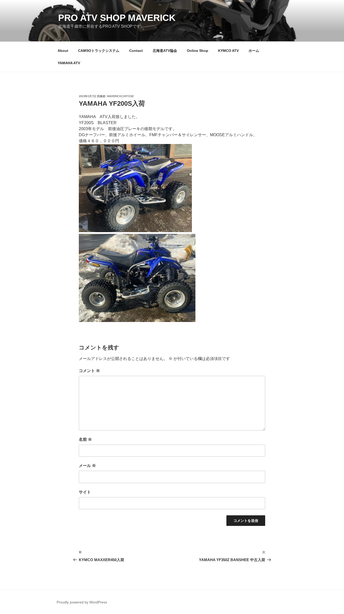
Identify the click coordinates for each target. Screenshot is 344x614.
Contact (136, 51)
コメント (89, 371)
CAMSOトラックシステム (98, 51)
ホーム (254, 51)
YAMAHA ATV (69, 63)
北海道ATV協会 (165, 51)
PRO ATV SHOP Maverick (117, 18)
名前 (85, 439)
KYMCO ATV (228, 51)
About (63, 51)
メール (87, 465)
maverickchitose (120, 96)
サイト (85, 492)
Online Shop (197, 51)
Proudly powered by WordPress (82, 602)
